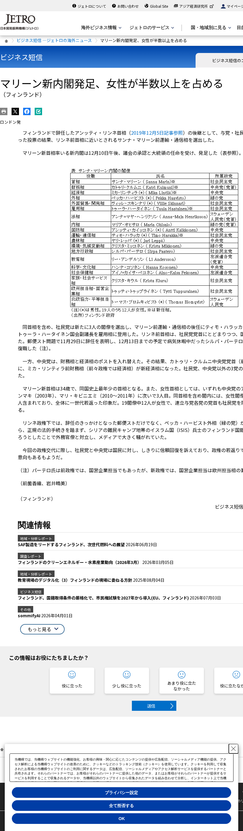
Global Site (159, 6)
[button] (42, 629)
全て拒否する (121, 805)
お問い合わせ (128, 6)
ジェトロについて (92, 6)
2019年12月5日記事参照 (157, 132)
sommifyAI (29, 615)
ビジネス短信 (21, 57)
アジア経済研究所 (193, 6)
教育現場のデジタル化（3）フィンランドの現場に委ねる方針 (75, 580)
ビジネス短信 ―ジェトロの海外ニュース (54, 40)
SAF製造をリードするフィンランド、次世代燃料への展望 (72, 544)
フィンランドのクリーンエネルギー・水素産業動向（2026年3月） (80, 562)
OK (122, 818)
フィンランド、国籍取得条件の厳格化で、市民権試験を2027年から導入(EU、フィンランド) (104, 598)
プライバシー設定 (121, 792)
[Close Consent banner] (233, 748)
